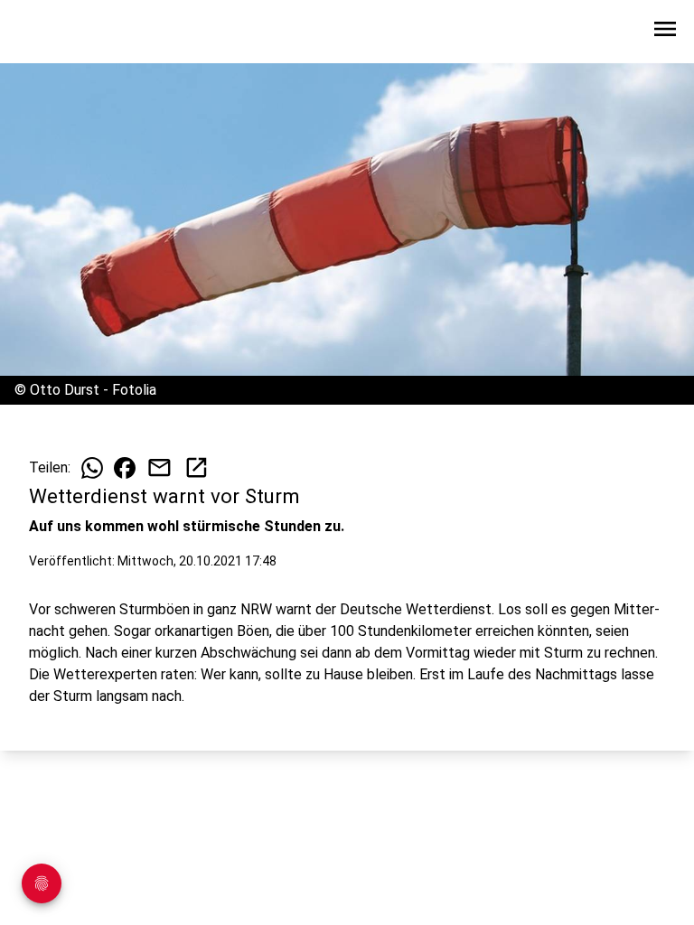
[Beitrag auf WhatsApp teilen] (92, 468)
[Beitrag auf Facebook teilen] (125, 468)
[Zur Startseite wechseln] (57, 32)
